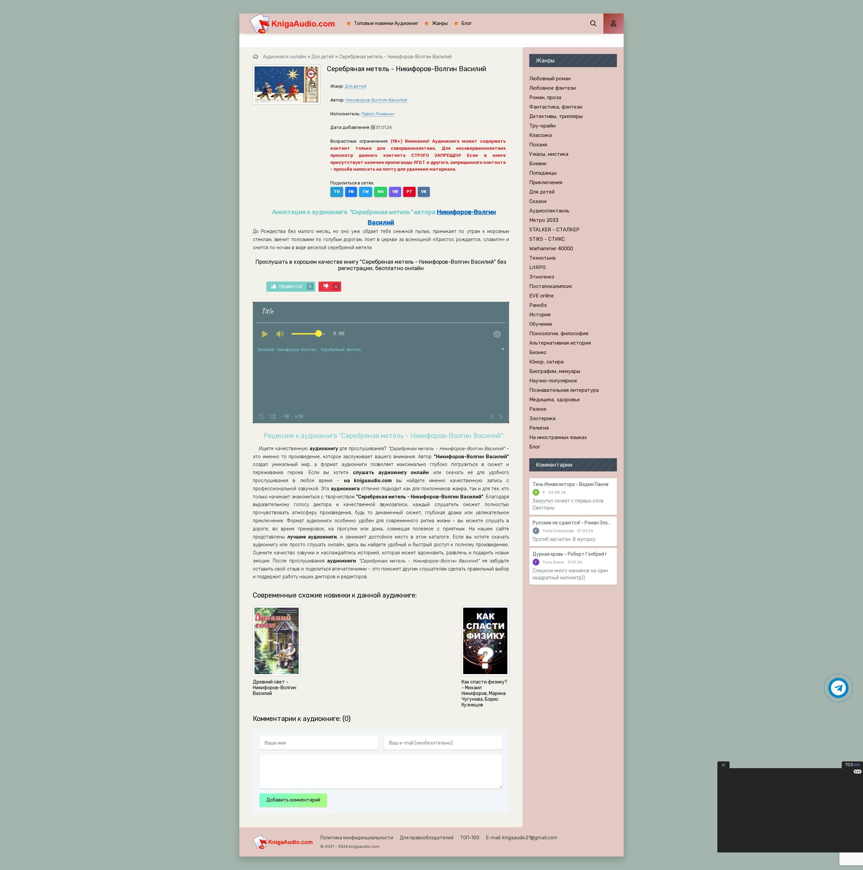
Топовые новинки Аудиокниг (386, 23)
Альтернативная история (560, 343)
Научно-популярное (553, 381)
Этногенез (541, 277)
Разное (537, 409)
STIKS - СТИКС (547, 239)
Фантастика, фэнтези (555, 107)
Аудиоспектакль (549, 211)
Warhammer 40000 (551, 248)
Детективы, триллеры (556, 116)
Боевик (538, 164)
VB (395, 191)
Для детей (355, 86)
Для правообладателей (426, 838)
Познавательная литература (564, 390)
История (539, 315)
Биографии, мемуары (554, 371)
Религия (539, 428)
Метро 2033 (544, 220)
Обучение (540, 324)
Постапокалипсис (550, 286)
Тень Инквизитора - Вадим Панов (570, 484)
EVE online (541, 296)
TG (337, 191)
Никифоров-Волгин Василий (376, 100)
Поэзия (538, 145)
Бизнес (537, 352)
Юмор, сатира (546, 362)
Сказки (537, 201)
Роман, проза (545, 97)
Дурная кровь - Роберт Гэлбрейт (570, 554)
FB (351, 191)
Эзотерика (542, 418)
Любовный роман (550, 79)
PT (409, 191)
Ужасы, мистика (548, 154)
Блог (467, 23)
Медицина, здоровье (554, 400)
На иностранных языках (558, 437)
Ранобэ (538, 305)
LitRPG (537, 267)
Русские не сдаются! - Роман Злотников (573, 523)
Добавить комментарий (293, 800)
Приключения (545, 182)
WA (381, 191)
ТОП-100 (469, 838)
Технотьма (542, 258)
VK (423, 191)
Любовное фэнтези (552, 88)
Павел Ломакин (377, 113)
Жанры (440, 23)
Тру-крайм (542, 126)
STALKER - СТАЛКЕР (554, 230)
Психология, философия (558, 333)
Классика (540, 135)
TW (365, 191)
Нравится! (295, 286)
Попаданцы (543, 173)
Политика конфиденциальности (356, 838)
